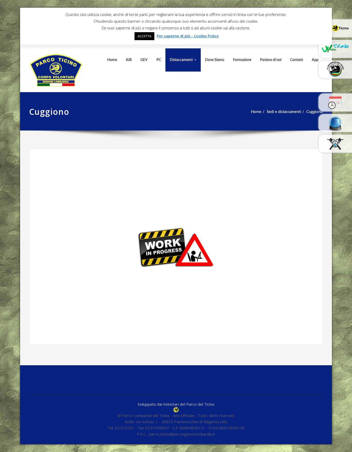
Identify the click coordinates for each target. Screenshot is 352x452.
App (315, 60)
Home (112, 60)
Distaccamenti (181, 60)
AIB (129, 60)
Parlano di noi (270, 60)
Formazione (242, 60)
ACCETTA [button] (144, 36)
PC (158, 60)
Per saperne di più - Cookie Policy (188, 35)
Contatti (296, 60)
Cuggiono (314, 112)
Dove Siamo (214, 60)
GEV (144, 60)
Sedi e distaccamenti (284, 112)
